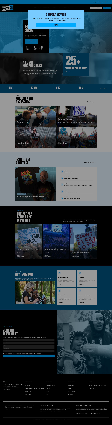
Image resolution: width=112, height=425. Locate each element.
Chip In (56, 25)
